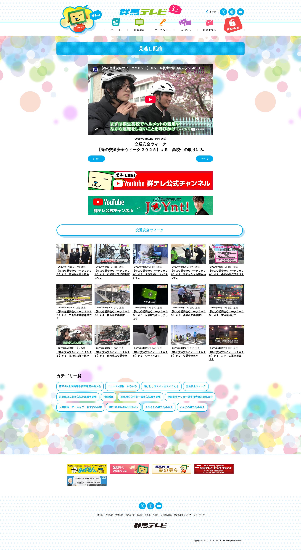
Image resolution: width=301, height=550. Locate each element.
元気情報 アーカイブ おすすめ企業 (80, 407)
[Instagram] (231, 12)
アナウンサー (162, 24)
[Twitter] (223, 12)
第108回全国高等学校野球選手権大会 (80, 386)
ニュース (116, 24)
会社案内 (109, 515)
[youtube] (240, 12)
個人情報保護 (166, 515)
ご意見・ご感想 (151, 515)
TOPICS (99, 515)
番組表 (140, 515)
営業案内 (119, 515)
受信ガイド (130, 515)
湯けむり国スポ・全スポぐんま (161, 386)
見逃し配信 (233, 24)
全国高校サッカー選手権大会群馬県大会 (190, 396)
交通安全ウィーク (196, 386)
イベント (186, 24)
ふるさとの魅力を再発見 (159, 407)
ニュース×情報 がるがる (122, 386)
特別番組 (109, 396)
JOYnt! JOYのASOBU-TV (123, 407)
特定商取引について (182, 515)
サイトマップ (199, 515)
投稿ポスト (209, 24)
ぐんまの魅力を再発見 (192, 407)
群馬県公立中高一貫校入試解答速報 (141, 396)
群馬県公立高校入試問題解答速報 (78, 396)
